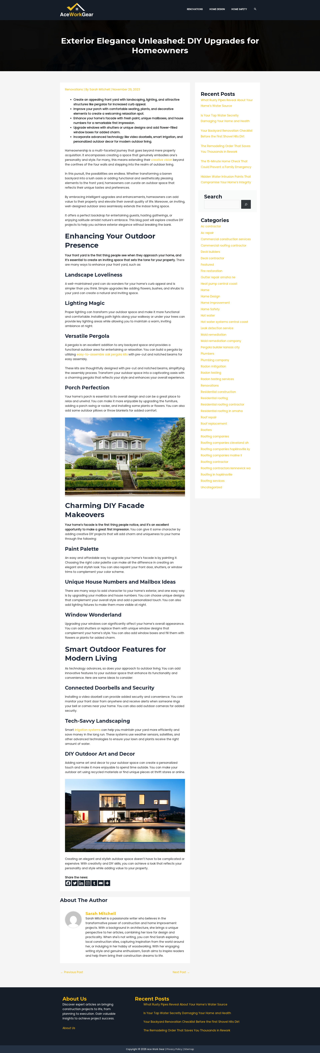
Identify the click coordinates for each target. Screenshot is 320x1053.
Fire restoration (211, 271)
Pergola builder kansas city (220, 347)
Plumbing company (215, 360)
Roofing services (212, 481)
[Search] (246, 204)
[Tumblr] (94, 883)
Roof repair (208, 417)
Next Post (181, 972)
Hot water (208, 316)
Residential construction (218, 392)
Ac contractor (211, 226)
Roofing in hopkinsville (216, 475)
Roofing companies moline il (221, 455)
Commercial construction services (226, 239)
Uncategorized (211, 487)
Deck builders (210, 252)
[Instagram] (88, 883)
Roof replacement (214, 424)
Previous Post (71, 972)
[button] (255, 8)
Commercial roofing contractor (223, 245)
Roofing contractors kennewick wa (225, 468)
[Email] (101, 883)
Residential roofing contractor (222, 404)
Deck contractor (212, 258)
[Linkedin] (81, 883)
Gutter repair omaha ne (218, 277)
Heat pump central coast (219, 284)
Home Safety (210, 309)
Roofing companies (215, 436)
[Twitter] (75, 883)
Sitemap (189, 1049)
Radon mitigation (213, 366)
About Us (68, 1028)
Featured (207, 265)
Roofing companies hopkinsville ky (225, 449)
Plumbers (207, 354)
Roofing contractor (214, 462)
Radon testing (211, 373)
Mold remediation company (221, 341)
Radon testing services (217, 379)
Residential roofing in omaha (222, 411)
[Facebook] (68, 883)
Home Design (210, 296)
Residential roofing (214, 398)
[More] (107, 883)
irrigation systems (87, 730)
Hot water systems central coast (224, 322)
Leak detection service (217, 328)
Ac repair (207, 233)
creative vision (161, 160)
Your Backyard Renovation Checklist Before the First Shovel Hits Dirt (192, 1022)
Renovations (74, 89)
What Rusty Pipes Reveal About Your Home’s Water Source (185, 1004)
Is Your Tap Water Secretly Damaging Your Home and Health (187, 1013)
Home (205, 290)
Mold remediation (213, 335)
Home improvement (215, 303)
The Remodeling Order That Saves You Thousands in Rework (187, 1030)
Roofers (206, 430)
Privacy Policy (174, 1049)
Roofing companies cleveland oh (225, 443)
